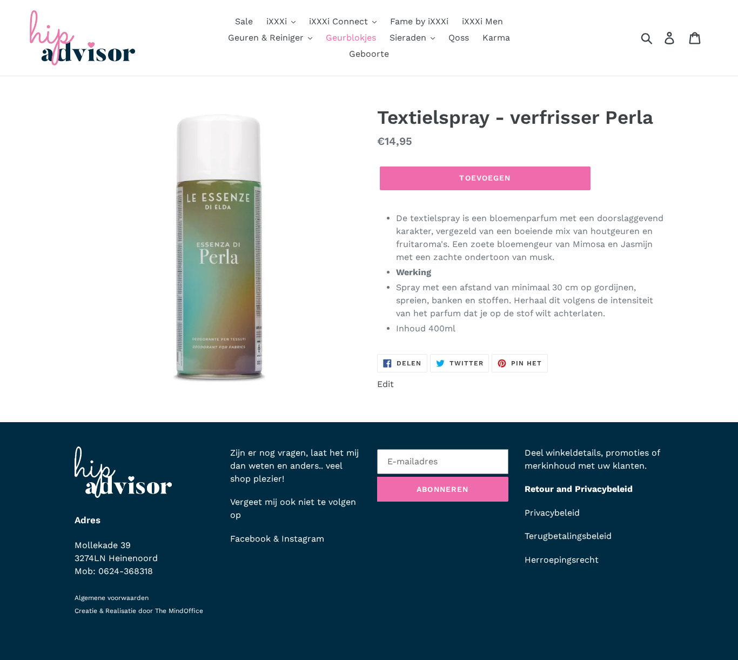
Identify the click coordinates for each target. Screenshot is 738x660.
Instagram (302, 539)
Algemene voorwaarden (112, 598)
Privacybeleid (552, 513)
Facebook (250, 539)
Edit (385, 384)
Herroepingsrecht (562, 560)
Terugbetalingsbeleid (568, 536)
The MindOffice (179, 611)
